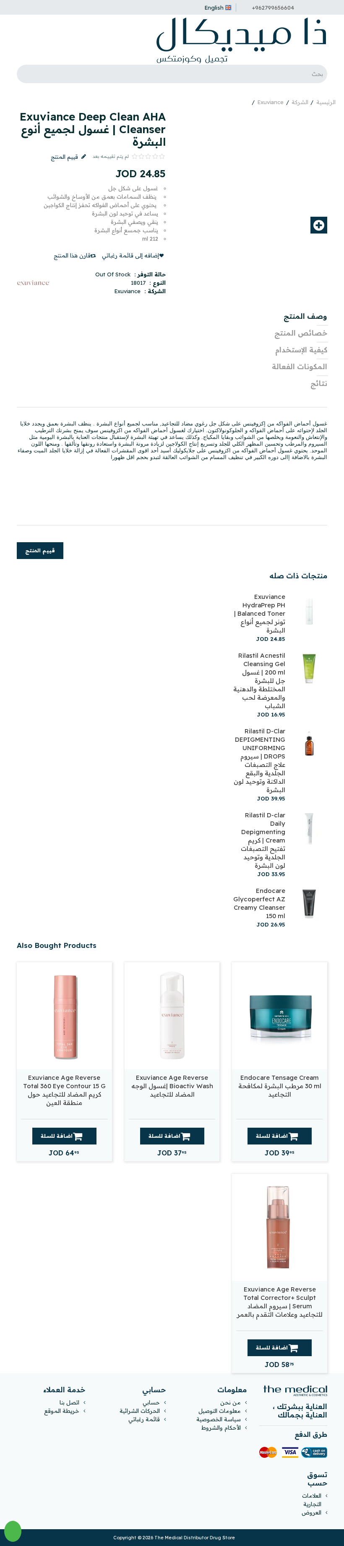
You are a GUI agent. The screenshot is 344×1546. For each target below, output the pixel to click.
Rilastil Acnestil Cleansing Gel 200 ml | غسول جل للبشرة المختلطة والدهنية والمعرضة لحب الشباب (259, 680)
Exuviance (270, 102)
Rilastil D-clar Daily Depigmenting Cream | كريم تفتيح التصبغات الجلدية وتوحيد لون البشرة (263, 840)
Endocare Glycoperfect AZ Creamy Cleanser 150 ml (259, 903)
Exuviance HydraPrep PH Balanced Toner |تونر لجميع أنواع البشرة (259, 613)
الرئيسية (326, 102)
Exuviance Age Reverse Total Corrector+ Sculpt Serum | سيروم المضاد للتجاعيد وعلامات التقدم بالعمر (280, 1301)
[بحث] (25, 74)
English (214, 7)
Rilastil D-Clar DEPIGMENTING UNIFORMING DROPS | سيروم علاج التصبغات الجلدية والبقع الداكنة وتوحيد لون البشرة (259, 760)
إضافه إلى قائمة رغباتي (130, 255)
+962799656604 (273, 7)
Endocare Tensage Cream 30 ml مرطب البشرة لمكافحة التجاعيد (279, 1086)
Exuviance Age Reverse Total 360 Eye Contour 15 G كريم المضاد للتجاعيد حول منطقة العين (64, 1090)
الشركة (300, 102)
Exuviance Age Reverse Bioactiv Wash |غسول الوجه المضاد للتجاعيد (172, 1086)
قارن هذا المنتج (72, 255)
